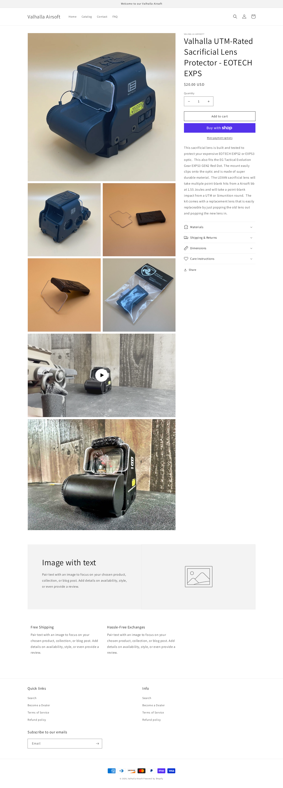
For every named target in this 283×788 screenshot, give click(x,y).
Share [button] (192, 270)
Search (32, 698)
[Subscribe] (97, 743)
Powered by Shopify (153, 778)
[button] (235, 16)
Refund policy (37, 720)
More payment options (219, 137)
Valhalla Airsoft (135, 778)
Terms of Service (38, 712)
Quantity (189, 93)
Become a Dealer (39, 705)
